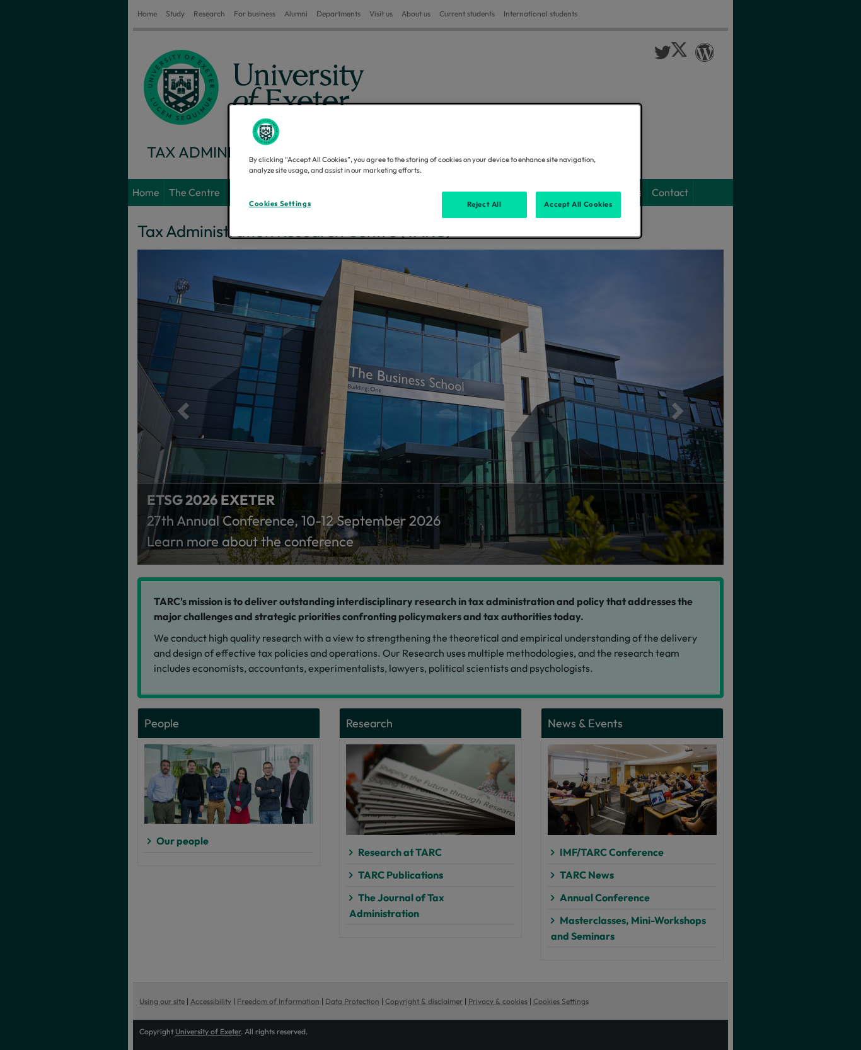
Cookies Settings (280, 203)
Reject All (484, 204)
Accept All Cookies (578, 204)
